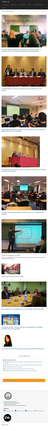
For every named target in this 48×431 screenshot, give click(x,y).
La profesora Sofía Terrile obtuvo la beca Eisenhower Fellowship (23, 349)
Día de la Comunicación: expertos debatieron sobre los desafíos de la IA (19, 368)
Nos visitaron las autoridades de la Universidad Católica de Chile (23, 309)
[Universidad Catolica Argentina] (24, 396)
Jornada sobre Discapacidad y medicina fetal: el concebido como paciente (23, 213)
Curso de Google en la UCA (11, 255)
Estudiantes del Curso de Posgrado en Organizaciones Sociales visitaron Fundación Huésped (23, 365)
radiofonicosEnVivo (20, 411)
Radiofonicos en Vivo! (9, 411)
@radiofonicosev (30, 411)
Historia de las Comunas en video (13, 276)
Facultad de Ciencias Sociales (10, 401)
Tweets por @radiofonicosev (9, 380)
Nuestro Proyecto (13, 4)
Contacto (4, 7)
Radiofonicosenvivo (40, 411)
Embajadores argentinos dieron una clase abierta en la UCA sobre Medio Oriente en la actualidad (23, 130)
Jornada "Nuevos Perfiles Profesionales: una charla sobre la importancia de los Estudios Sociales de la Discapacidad (21, 50)
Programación (22, 4)
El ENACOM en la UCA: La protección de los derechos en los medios (22, 89)
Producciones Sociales (38, 4)
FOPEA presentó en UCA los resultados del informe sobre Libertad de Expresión (20, 370)
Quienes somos (5, 4)
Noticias (29, 4)
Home (3, 11)
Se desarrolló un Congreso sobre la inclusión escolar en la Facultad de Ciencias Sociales (24, 170)
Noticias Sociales (9, 11)
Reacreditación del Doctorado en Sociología (13, 366)
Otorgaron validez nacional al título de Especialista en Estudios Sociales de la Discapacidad (22, 328)
